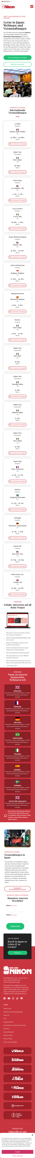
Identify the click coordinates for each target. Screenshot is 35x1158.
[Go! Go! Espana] (17, 1069)
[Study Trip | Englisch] (17, 797)
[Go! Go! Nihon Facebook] (4, 998)
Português (17, 738)
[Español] (17, 766)
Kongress (17, 126)
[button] (32, 1135)
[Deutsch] (17, 719)
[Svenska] (17, 782)
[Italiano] (17, 750)
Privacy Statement (17, 1155)
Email (11, 915)
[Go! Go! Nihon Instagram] (13, 998)
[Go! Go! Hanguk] (17, 1059)
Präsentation (17, 154)
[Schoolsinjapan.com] (17, 1096)
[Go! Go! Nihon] (17, 970)
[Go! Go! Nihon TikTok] (17, 998)
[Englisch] (17, 687)
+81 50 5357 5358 (14, 982)
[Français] (17, 703)
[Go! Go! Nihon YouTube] (9, 998)
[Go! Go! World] (17, 1050)
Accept (17, 1152)
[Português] (17, 734)
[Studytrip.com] (17, 1087)
